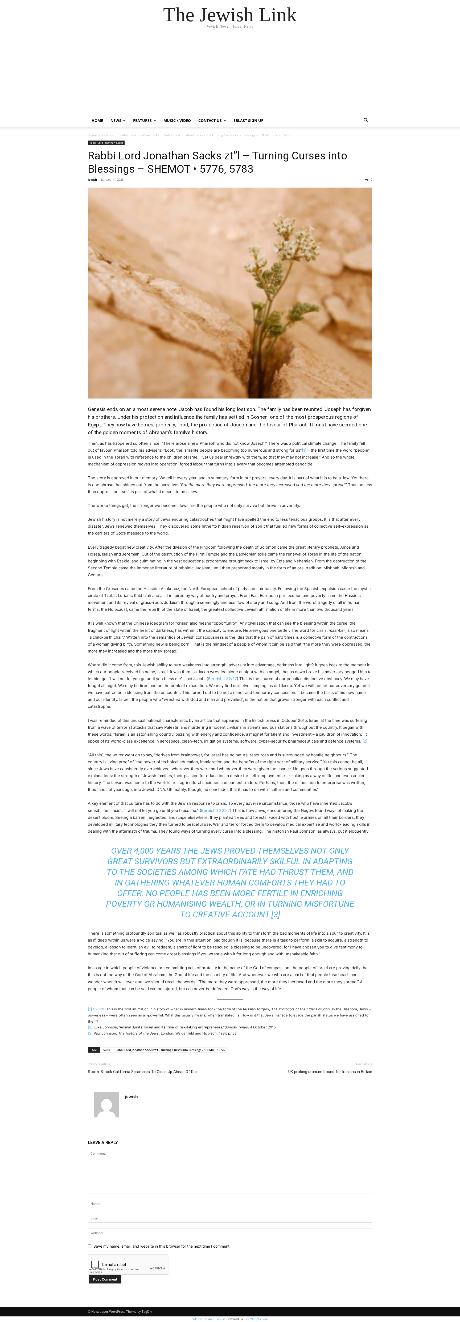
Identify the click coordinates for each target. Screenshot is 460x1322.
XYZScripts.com (256, 1319)
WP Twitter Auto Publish (209, 1319)
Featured (108, 135)
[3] (275, 914)
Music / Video (177, 120)
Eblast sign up (248, 120)
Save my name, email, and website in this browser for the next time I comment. (162, 1246)
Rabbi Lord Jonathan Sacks (139, 135)
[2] (364, 741)
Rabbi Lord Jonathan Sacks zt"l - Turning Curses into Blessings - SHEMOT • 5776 (170, 1050)
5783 (106, 1050)
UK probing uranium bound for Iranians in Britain (330, 1071)
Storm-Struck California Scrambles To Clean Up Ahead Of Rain (143, 1071)
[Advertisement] (230, 74)
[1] (304, 450)
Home (97, 120)
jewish (92, 179)
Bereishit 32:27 (222, 678)
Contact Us (210, 120)
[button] (365, 121)
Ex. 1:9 (98, 1009)
